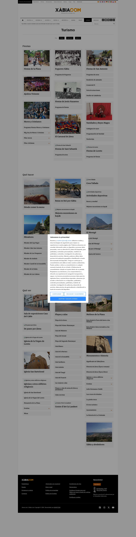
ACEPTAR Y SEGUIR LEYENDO (68, 299)
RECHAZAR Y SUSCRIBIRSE (75, 294)
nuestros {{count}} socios (64, 240)
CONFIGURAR (56, 294)
